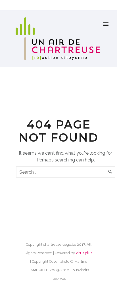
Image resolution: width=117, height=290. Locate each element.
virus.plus (84, 253)
